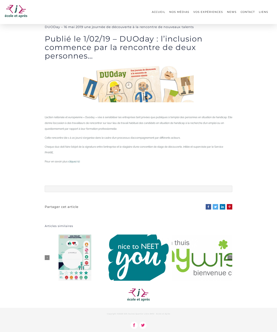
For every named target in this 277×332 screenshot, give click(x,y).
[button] (47, 257)
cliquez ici (74, 161)
